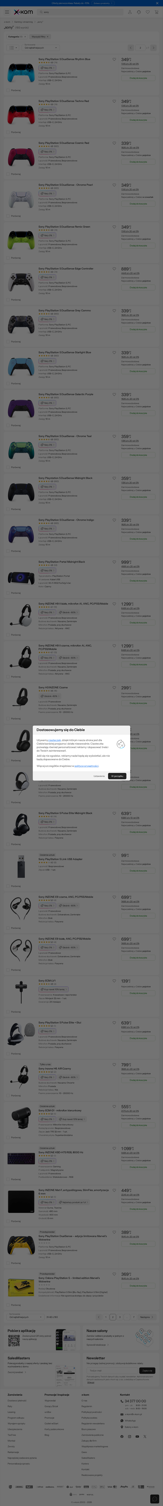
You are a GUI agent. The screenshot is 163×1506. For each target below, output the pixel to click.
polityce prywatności (86, 765)
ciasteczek (54, 740)
